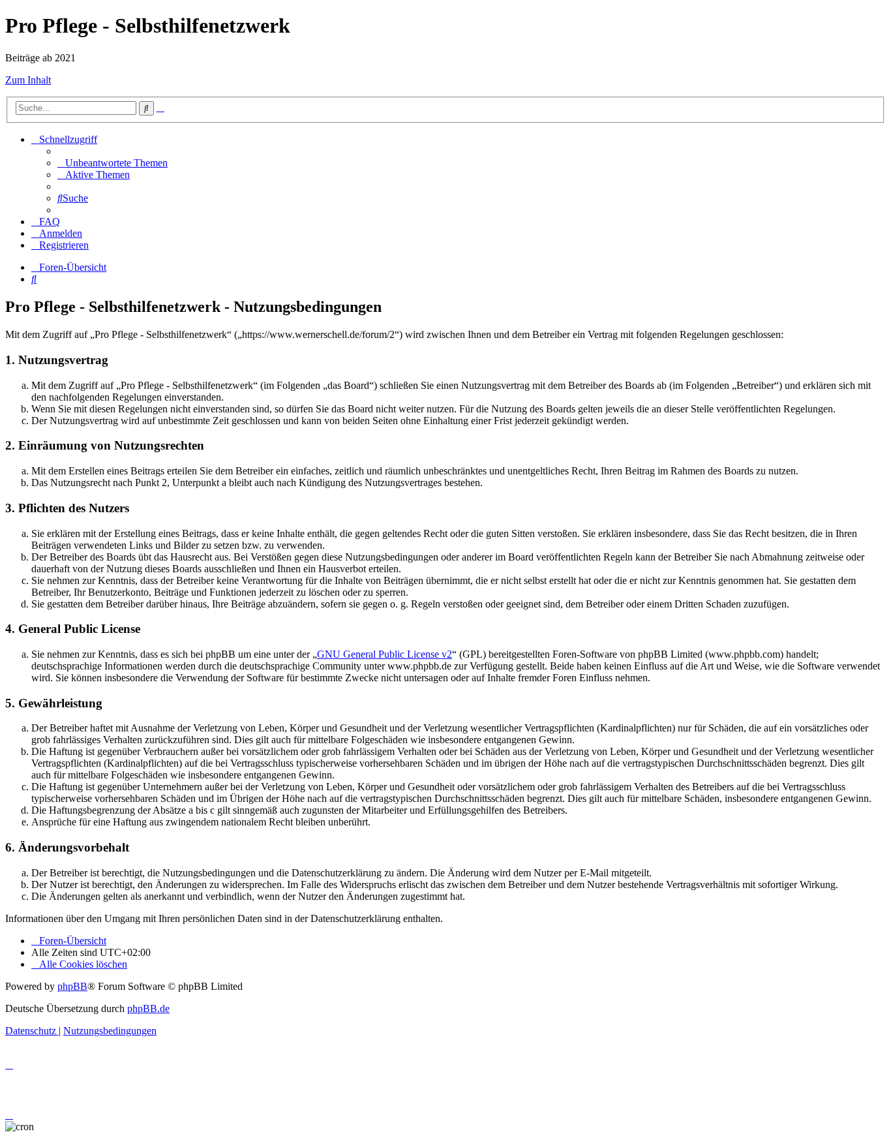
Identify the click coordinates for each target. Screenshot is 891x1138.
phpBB (72, 986)
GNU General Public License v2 (384, 654)
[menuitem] (112, 162)
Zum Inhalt (28, 79)
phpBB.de (148, 1008)
